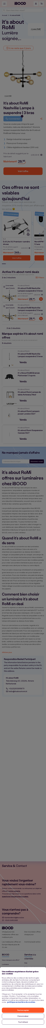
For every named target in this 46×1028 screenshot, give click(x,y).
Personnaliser (23, 1016)
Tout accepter (23, 1010)
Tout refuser (23, 1022)
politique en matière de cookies (21, 1002)
